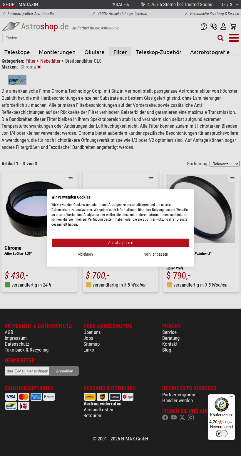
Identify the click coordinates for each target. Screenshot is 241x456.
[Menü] (231, 397)
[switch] (221, 433)
